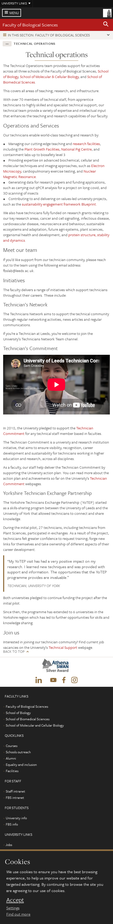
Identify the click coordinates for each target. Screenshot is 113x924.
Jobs (9, 844)
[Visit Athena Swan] (56, 667)
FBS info (12, 824)
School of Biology (18, 712)
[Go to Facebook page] (64, 680)
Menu (14, 12)
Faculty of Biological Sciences (30, 24)
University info (16, 818)
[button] (105, 25)
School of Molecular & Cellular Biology (49, 76)
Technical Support (63, 647)
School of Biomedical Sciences (27, 719)
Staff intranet (15, 791)
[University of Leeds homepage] (107, 12)
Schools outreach (18, 752)
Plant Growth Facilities (41, 149)
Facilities (12, 770)
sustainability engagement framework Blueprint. (59, 204)
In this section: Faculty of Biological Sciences (49, 35)
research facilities (86, 143)
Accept (15, 900)
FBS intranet (15, 797)
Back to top (13, 651)
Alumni (11, 758)
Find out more (18, 914)
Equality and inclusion (21, 764)
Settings (12, 908)
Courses (11, 745)
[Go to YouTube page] (53, 680)
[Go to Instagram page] (74, 680)
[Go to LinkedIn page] (38, 680)
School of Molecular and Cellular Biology (35, 725)
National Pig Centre (76, 149)
